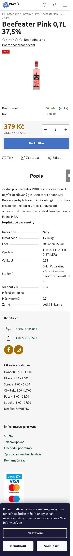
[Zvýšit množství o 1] (66, 130)
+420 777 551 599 (25, 338)
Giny (46, 232)
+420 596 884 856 (25, 328)
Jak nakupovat (14, 442)
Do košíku (36, 143)
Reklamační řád (15, 460)
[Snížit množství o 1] (45, 130)
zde (19, 523)
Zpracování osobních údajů (22, 454)
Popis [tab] (36, 176)
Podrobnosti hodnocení (18, 45)
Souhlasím (52, 546)
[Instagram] (18, 349)
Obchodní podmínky (18, 448)
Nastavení (35, 533)
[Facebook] (8, 349)
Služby (8, 436)
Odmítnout (18, 546)
